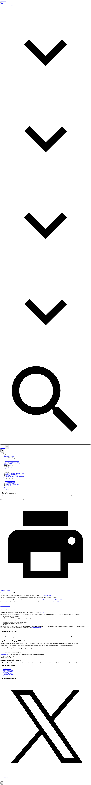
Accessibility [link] (5, 777)
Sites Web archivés (6, 489)
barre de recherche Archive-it (39, 599)
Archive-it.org (41, 612)
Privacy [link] (4, 778)
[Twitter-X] (47, 769)
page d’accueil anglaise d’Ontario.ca (55, 601)
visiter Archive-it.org (47, 595)
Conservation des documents (8, 674)
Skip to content (3, 1)
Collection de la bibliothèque (8, 671)
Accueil (4, 487)
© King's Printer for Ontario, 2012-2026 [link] (8, 780)
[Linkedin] (4, 775)
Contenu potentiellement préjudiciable (10, 675)
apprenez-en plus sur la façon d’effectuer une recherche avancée (59, 599)
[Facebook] (3, 682)
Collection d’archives (7, 669)
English (1, 3)
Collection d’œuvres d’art (8, 670)
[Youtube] (4, 773)
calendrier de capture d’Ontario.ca (22, 601)
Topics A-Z (5, 488)
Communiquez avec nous (5, 606)
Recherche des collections (36, 627)
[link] (5, 2)
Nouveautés (5, 672)
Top (1, 783)
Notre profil (5, 667)
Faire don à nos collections (8, 673)
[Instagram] (4, 771)
